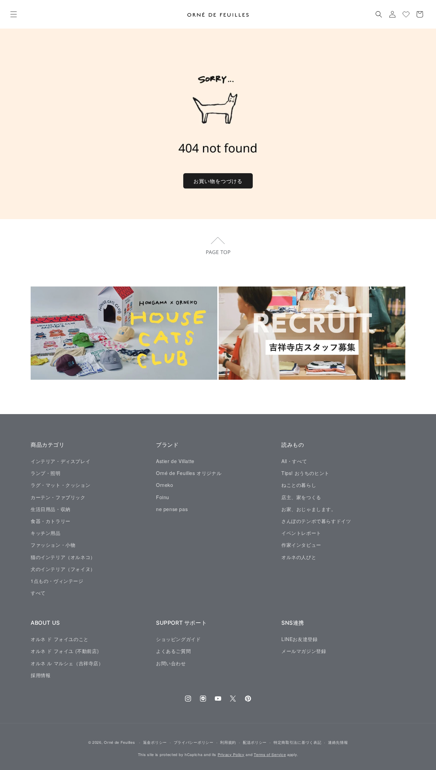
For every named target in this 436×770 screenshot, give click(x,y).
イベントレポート (301, 532)
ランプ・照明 (46, 473)
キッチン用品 (46, 532)
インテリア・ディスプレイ (60, 460)
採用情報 (40, 674)
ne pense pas (172, 508)
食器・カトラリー (51, 520)
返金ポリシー (155, 742)
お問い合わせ (171, 662)
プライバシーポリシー (194, 742)
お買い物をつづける (218, 180)
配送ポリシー (255, 742)
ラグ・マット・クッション (60, 484)
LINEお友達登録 (299, 638)
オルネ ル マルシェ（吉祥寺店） (67, 662)
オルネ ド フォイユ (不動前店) (65, 651)
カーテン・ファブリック (58, 496)
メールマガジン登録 (303, 651)
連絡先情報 (338, 742)
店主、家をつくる (301, 496)
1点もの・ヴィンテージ (57, 580)
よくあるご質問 (173, 651)
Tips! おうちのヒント (305, 473)
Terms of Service (270, 754)
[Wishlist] (406, 14)
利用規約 (228, 742)
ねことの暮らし (298, 484)
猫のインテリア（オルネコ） (63, 556)
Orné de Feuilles (119, 742)
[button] (13, 14)
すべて (38, 592)
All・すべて (294, 460)
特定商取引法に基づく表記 (297, 742)
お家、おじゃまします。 (308, 508)
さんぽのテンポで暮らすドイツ (316, 520)
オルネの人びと (298, 556)
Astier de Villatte (175, 460)
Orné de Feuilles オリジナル (188, 473)
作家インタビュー (301, 544)
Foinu (162, 496)
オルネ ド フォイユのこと (60, 638)
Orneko (164, 484)
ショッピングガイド (178, 638)
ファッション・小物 (53, 544)
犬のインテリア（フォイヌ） (63, 568)
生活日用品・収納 (51, 508)
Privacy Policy (231, 754)
